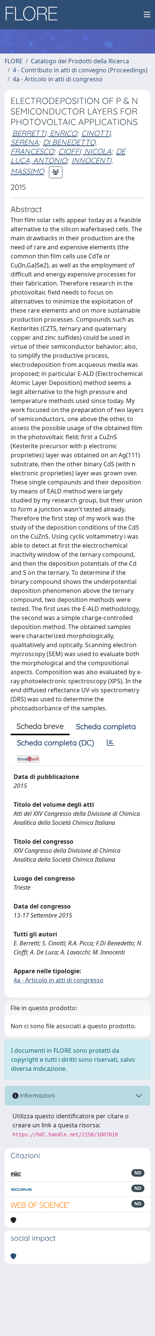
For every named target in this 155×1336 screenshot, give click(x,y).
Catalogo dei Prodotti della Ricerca (80, 61)
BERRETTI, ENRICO (44, 133)
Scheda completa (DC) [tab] (55, 742)
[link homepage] (34, 15)
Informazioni (36, 1095)
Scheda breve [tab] (40, 726)
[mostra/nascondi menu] (147, 14)
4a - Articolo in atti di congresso (58, 79)
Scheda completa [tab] (106, 726)
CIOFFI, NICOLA (84, 151)
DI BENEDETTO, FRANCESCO (54, 146)
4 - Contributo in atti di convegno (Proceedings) (80, 70)
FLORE (14, 61)
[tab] (110, 743)
